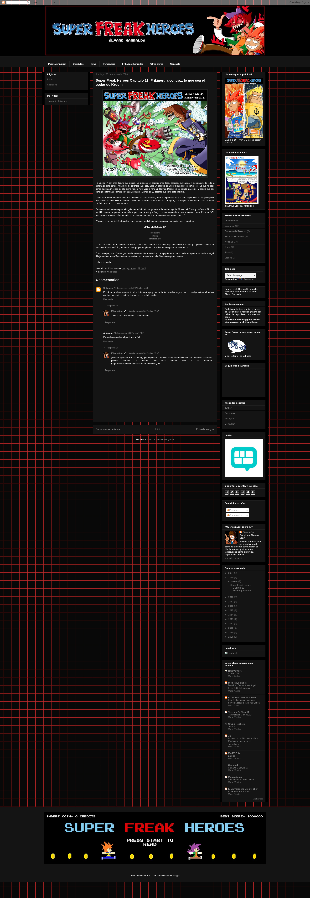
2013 (231, 619)
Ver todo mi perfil (233, 558)
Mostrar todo (258, 799)
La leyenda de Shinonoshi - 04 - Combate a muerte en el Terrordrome (243, 741)
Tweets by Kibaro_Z (57, 101)
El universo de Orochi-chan (243, 789)
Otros (227, 247)
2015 (231, 610)
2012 (231, 623)
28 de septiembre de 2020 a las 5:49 (131, 288)
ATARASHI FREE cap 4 (239, 791)
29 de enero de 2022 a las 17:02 (129, 333)
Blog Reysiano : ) (237, 682)
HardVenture (235, 671)
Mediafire (155, 233)
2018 (231, 597)
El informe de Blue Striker (242, 697)
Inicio (158, 429)
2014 (231, 614)
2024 (231, 573)
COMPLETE (234, 673)
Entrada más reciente (108, 429)
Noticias (229, 241)
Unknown (108, 288)
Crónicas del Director (235, 231)
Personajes (109, 64)
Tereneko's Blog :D (238, 712)
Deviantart (230, 423)
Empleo (231, 756)
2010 (231, 632)
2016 (231, 606)
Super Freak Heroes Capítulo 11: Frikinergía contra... (241, 588)
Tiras (93, 64)
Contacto (175, 64)
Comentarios (235, 515)
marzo (234, 581)
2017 (231, 601)
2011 (231, 628)
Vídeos (228, 257)
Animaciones (231, 220)
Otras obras (156, 64)
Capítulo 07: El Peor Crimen (241, 779)
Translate (248, 279)
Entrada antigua (205, 429)
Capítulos (78, 64)
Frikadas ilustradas (132, 64)
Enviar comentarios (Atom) (161, 439)
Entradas (233, 510)
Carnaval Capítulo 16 (238, 768)
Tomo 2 (231, 726)
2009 (231, 636)
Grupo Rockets (236, 724)
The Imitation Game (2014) (240, 715)
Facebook (230, 413)
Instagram (230, 418)
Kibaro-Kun (117, 311)
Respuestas (112, 305)
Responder (108, 299)
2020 (231, 577)
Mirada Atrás (235, 777)
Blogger (175, 875)
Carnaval (233, 765)
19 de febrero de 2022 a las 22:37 (143, 311)
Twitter (228, 408)
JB (229, 735)
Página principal (57, 64)
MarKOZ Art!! (235, 753)
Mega (155, 236)
